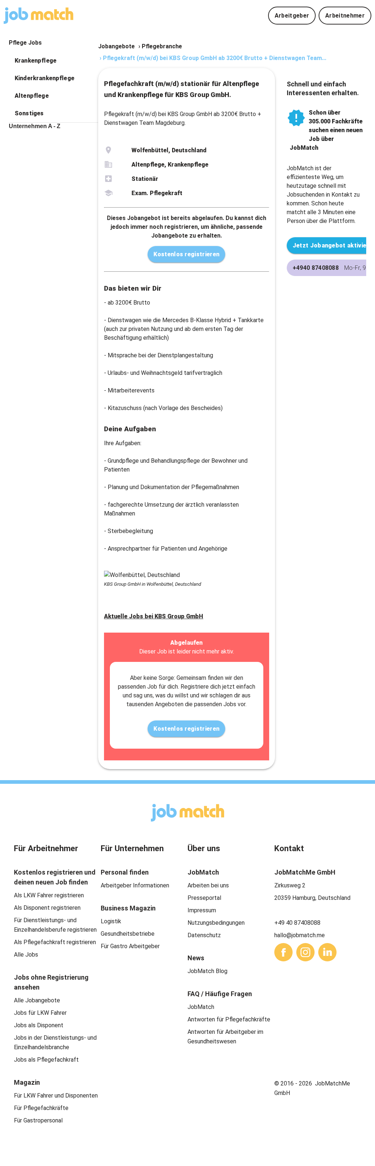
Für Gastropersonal (38, 1120)
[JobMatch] (38, 15)
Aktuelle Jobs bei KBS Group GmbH (153, 616)
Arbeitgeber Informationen (135, 885)
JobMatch (201, 1006)
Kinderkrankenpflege (44, 78)
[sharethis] (283, 952)
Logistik (111, 921)
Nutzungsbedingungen (216, 922)
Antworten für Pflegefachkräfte (229, 1019)
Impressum (202, 910)
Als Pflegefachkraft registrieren (55, 942)
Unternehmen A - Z (34, 126)
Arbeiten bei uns (208, 885)
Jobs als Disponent (38, 1025)
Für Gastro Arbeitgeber (130, 946)
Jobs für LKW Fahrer (40, 1012)
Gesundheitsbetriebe (128, 933)
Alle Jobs (26, 954)
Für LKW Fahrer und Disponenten (56, 1095)
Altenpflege (32, 95)
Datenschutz (204, 935)
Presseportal (204, 897)
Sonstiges (29, 113)
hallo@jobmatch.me (299, 935)
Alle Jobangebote (37, 1000)
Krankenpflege (35, 60)
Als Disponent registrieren (47, 907)
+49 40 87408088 (297, 922)
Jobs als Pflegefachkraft (46, 1059)
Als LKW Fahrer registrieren (49, 895)
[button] (53, 61)
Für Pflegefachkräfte (41, 1107)
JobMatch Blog (207, 971)
